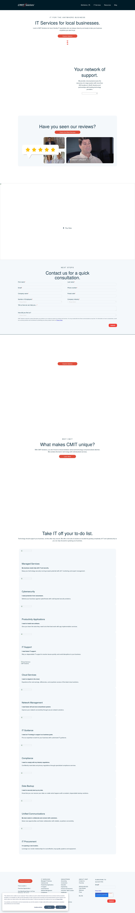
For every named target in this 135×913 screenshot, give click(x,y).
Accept (49, 907)
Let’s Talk (93, 408)
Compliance (44, 892)
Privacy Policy (59, 899)
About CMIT (83, 879)
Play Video (68, 228)
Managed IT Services (46, 881)
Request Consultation (25, 881)
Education (63, 885)
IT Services (97, 5)
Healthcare (64, 892)
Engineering (64, 886)
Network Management (46, 890)
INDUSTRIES (65, 879)
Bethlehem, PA (85, 5)
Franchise (81, 883)
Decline (61, 907)
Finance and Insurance (66, 888)
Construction (64, 883)
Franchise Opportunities (24, 888)
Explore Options (67, 36)
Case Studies (82, 888)
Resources (107, 5)
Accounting (64, 881)
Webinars (81, 890)
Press (80, 892)
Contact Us (82, 881)
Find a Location (22, 885)
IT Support (43, 886)
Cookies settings (38, 907)
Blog (115, 5)
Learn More (67, 456)
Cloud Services (45, 888)
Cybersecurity (44, 883)
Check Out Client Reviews (67, 132)
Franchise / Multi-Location (67, 890)
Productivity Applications (47, 885)
